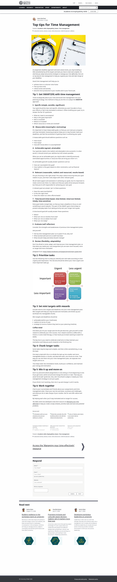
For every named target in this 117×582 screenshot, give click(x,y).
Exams (56, 28)
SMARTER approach (65, 30)
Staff (74, 3)
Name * (36, 465)
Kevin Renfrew (41, 18)
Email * (36, 472)
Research (30, 7)
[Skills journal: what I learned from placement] (58, 417)
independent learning (38, 30)
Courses (22, 7)
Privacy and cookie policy (80, 579)
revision (49, 30)
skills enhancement (56, 30)
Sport (47, 7)
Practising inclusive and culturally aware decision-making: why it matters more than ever (59, 517)
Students (80, 3)
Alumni (96, 3)
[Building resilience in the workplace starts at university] (29, 541)
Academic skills (42, 28)
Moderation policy (93, 579)
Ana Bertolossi (57, 509)
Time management (64, 28)
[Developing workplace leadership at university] (41, 417)
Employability (50, 28)
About (65, 7)
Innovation (39, 7)
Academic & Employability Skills (75, 11)
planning (45, 30)
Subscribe (93, 11)
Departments (56, 7)
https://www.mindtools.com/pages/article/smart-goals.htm (62, 252)
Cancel (72, 494)
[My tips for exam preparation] (76, 417)
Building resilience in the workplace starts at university (33, 515)
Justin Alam (30, 509)
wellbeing (72, 30)
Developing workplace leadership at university (83, 515)
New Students (88, 3)
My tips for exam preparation (74, 425)
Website (36, 480)
